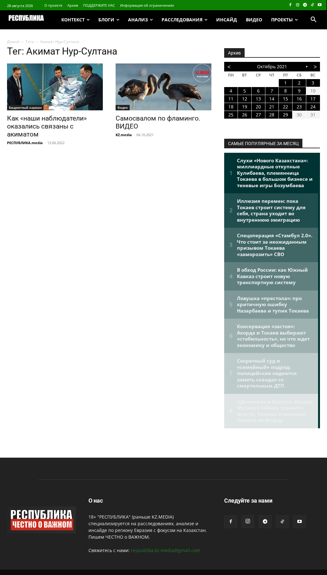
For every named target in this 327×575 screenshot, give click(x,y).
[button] (313, 19)
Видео (123, 107)
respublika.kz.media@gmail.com (165, 550)
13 (258, 99)
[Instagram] (297, 5)
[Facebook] (290, 5)
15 (285, 99)
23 (299, 107)
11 (230, 99)
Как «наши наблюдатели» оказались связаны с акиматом (47, 126)
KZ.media (124, 134)
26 (244, 115)
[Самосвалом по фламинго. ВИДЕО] (163, 86)
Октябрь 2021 (272, 66)
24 (313, 107)
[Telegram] (305, 5)
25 (230, 115)
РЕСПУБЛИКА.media (25, 142)
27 (258, 115)
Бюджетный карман (25, 107)
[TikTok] (312, 5)
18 (230, 107)
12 (244, 99)
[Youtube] (319, 5)
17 (313, 99)
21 (271, 107)
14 (271, 99)
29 (285, 115)
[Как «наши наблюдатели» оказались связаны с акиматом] (55, 86)
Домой (13, 41)
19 (244, 107)
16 (299, 99)
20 (258, 107)
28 (271, 115)
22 (285, 107)
